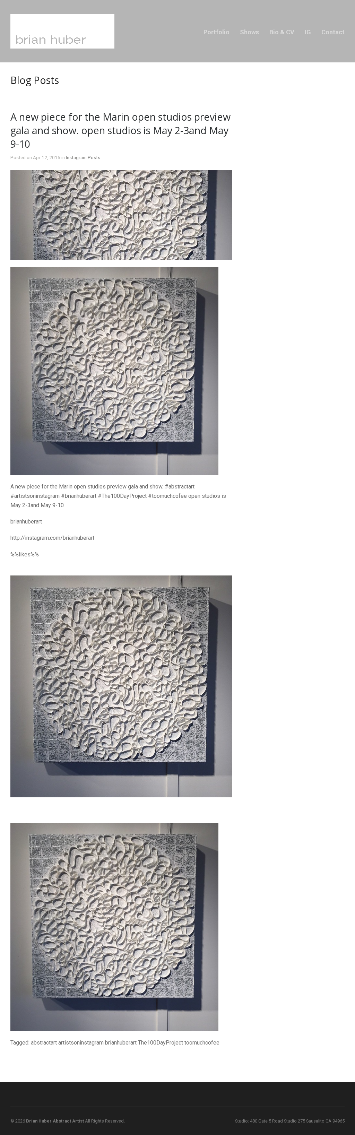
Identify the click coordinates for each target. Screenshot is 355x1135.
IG (308, 32)
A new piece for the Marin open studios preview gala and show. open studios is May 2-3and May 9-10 (120, 130)
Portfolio (217, 32)
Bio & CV (281, 32)
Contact (333, 32)
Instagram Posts (83, 157)
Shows (249, 32)
